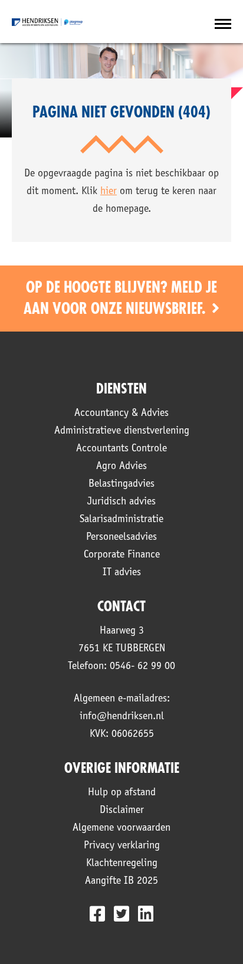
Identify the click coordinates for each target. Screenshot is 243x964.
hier (108, 191)
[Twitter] (121, 914)
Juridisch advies (121, 502)
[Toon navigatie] (223, 24)
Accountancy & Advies (121, 413)
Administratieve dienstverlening (121, 431)
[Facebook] (97, 914)
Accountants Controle (121, 449)
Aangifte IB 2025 (121, 881)
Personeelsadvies (121, 537)
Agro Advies (121, 466)
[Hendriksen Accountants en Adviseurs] (47, 22)
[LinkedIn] (145, 914)
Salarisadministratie (121, 519)
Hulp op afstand (122, 793)
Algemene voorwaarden (121, 828)
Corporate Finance (122, 555)
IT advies (122, 573)
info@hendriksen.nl (122, 716)
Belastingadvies (121, 484)
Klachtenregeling (121, 863)
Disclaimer (122, 810)
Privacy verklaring (122, 846)
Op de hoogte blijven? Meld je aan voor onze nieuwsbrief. (120, 298)
